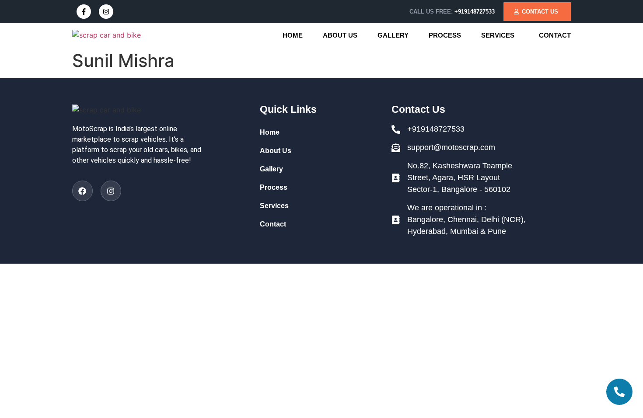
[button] (500, 35)
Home (293, 35)
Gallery (393, 35)
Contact (555, 35)
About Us (340, 35)
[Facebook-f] (84, 11)
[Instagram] (106, 11)
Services (497, 35)
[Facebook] (82, 191)
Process (445, 35)
